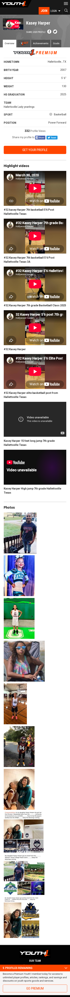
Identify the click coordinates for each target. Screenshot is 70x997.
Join (44, 11)
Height (8, 78)
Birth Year (11, 70)
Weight (9, 86)
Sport (8, 114)
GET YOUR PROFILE (35, 150)
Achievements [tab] (40, 43)
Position (10, 122)
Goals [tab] (56, 43)
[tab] (23, 43)
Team (7, 102)
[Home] (16, 3)
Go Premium (35, 988)
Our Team (35, 960)
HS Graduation (14, 94)
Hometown (11, 61)
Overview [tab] (9, 43)
